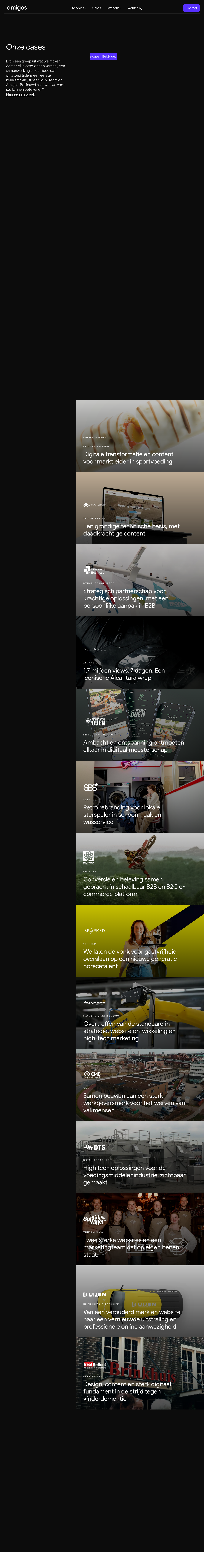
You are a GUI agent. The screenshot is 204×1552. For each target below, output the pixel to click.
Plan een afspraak (20, 94)
